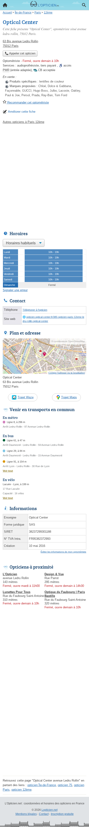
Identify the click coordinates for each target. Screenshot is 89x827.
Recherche (84, 5)
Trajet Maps (69, 397)
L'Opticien (10, 574)
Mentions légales (26, 814)
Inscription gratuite (62, 814)
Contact (44, 814)
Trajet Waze (26, 397)
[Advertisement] (44, 176)
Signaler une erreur (15, 290)
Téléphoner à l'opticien (35, 309)
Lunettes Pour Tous (16, 592)
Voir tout (8, 470)
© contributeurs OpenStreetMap (68, 341)
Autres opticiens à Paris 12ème (23, 122)
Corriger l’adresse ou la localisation (66, 373)
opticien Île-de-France (41, 785)
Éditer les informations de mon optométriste (63, 551)
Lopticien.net (50, 809)
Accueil (5, 5)
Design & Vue (54, 574)
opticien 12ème (21, 789)
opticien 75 (65, 785)
